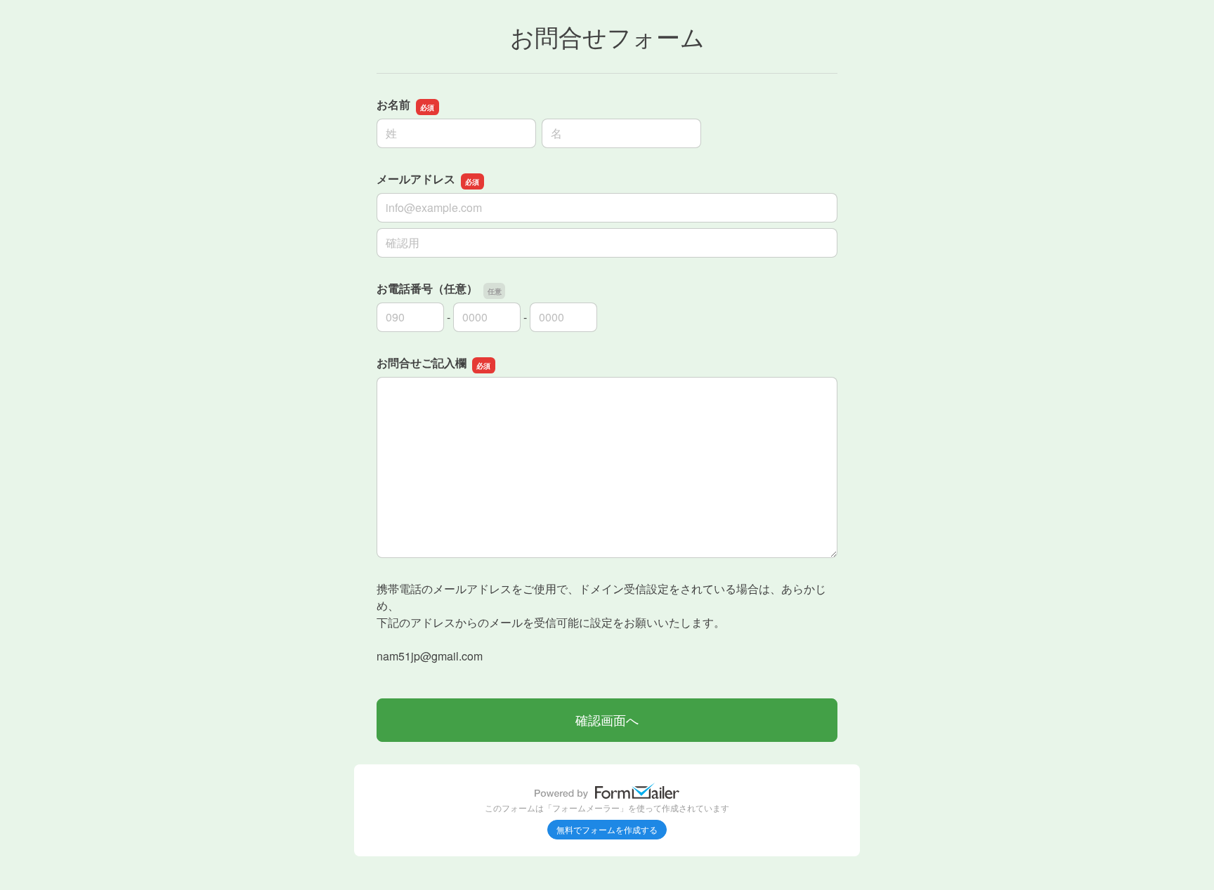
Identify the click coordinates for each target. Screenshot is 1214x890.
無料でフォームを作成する (607, 829)
